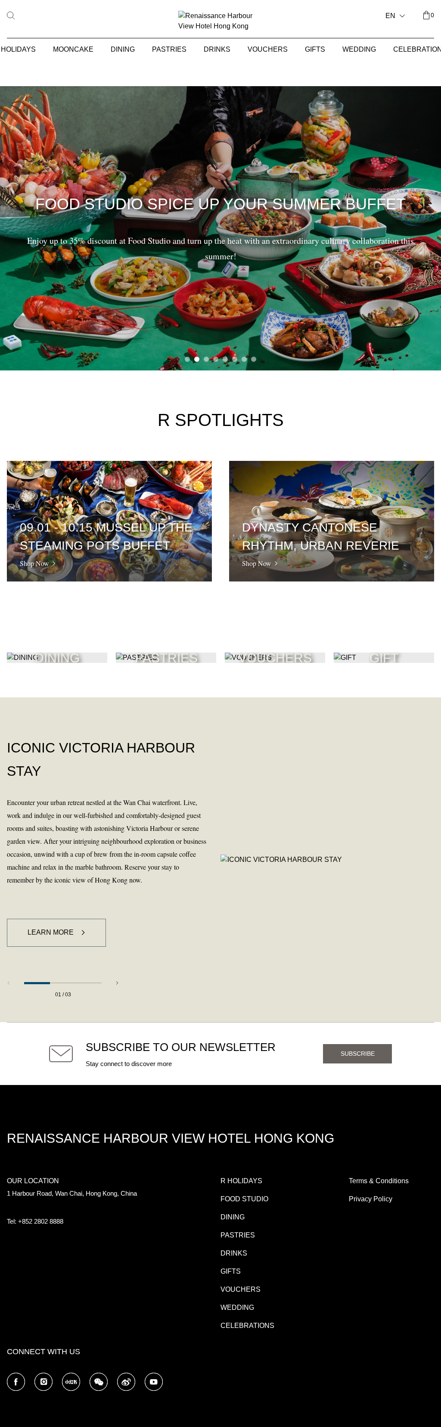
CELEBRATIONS (247, 1325)
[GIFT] (345, 657)
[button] (187, 359)
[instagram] (43, 1382)
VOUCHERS (268, 49)
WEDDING (359, 49)
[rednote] (71, 1382)
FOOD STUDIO (244, 1199)
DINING (123, 49)
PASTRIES (169, 49)
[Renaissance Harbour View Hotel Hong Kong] (220, 21)
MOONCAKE (73, 49)
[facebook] (16, 1382)
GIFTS (315, 49)
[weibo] (126, 1382)
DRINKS (217, 49)
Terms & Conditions (379, 1181)
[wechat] (99, 1382)
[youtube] (154, 1382)
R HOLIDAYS (241, 1181)
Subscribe (358, 1053)
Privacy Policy (370, 1199)
